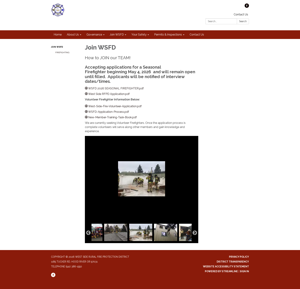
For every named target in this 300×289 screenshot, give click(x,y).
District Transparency (233, 261)
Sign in (244, 271)
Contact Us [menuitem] (197, 34)
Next (194, 232)
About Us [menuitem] (73, 34)
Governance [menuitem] (94, 34)
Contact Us (241, 14)
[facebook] (247, 6)
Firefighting (62, 52)
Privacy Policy (239, 256)
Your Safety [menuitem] (139, 34)
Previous (88, 232)
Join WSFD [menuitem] (117, 34)
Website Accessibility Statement (226, 266)
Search (243, 21)
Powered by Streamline (221, 271)
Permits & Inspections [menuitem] (168, 34)
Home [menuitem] (58, 34)
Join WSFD (57, 47)
